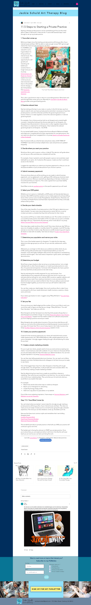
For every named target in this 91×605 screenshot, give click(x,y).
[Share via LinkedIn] (28, 454)
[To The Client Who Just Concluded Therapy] (67, 470)
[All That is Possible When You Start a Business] (24, 470)
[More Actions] (69, 504)
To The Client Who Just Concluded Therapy (65, 479)
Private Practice (24, 449)
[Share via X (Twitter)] (24, 454)
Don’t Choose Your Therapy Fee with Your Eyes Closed (45, 479)
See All (75, 462)
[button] (77, 3)
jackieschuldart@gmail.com (43, 601)
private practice (25, 446)
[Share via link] (31, 454)
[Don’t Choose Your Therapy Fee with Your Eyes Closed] (45, 470)
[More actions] (69, 23)
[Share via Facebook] (21, 454)
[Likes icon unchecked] (25, 550)
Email (26, 569)
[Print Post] (34, 454)
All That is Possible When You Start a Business (23, 479)
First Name (27, 563)
